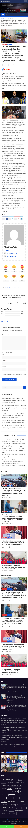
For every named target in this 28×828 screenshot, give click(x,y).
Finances (5, 795)
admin (10, 65)
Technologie (4, 810)
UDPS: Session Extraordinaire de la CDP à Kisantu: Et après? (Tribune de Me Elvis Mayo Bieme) (13, 450)
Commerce (3, 782)
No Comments (17, 65)
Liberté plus (7, 5)
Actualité (4, 44)
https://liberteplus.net (11, 256)
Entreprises (17, 788)
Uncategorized (19, 810)
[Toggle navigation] (7, 14)
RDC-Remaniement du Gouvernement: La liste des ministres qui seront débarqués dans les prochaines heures (12, 461)
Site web (4, 366)
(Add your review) (5, 321)
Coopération (10, 782)
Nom (3, 354)
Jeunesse (4, 798)
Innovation (12, 795)
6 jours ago (5, 570)
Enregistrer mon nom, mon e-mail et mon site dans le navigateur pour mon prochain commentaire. (14, 375)
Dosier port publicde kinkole (10, 287)
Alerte (20, 779)
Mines (16, 798)
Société (4, 808)
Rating (3, 353)
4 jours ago (5, 497)
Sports (11, 808)
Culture (17, 782)
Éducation (12, 813)
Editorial (9, 788)
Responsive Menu (25, 1)
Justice (10, 798)
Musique (4, 801)
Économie (4, 813)
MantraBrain (14, 823)
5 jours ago (5, 547)
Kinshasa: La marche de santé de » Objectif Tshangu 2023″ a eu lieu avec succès (13, 456)
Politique (9, 44)
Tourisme (11, 810)
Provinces (5, 804)
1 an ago (5, 65)
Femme (22, 792)
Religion (12, 804)
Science (24, 804)
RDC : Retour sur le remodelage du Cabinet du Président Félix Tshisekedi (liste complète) (14, 302)
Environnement (5, 792)
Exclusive (9, 485)
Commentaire (5, 334)
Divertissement (5, 785)
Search (24, 387)
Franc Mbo (19, 287)
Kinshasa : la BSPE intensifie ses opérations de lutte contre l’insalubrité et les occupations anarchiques (13, 567)
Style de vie (18, 807)
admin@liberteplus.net (12, 253)
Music (21, 798)
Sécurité (24, 807)
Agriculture (14, 779)
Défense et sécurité (15, 785)
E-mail (4, 360)
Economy (4, 788)
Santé (18, 804)
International (19, 795)
